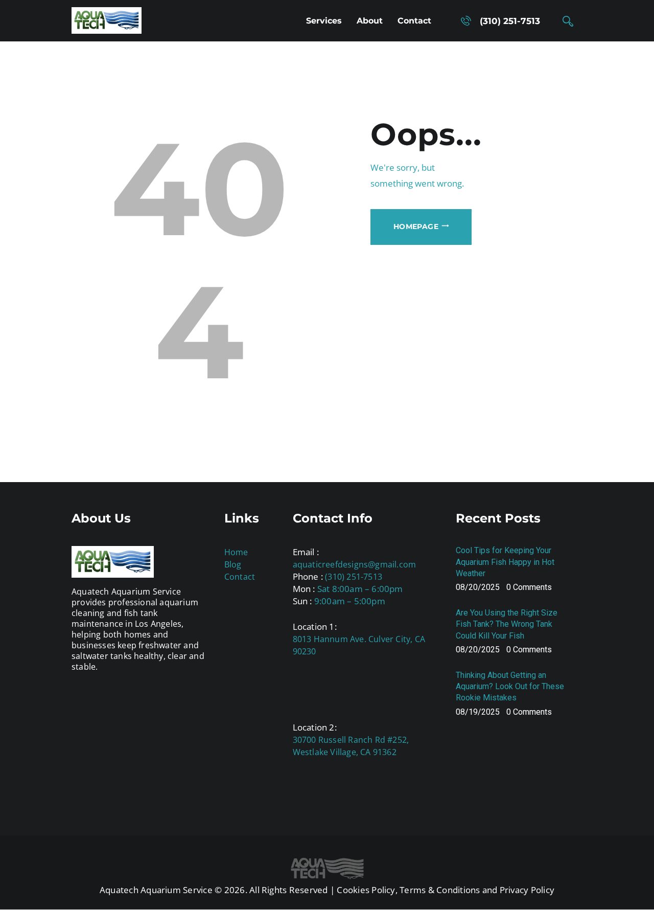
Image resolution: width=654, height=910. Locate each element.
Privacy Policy (527, 890)
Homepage (415, 226)
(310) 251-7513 (353, 576)
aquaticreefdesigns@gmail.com (354, 564)
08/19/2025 (478, 712)
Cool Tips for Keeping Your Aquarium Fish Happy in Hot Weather (505, 561)
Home (236, 552)
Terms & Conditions (440, 890)
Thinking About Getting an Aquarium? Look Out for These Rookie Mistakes (510, 686)
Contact (239, 576)
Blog (233, 564)
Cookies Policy (366, 890)
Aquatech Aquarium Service (156, 890)
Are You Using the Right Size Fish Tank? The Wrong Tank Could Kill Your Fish (506, 624)
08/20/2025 (478, 587)
